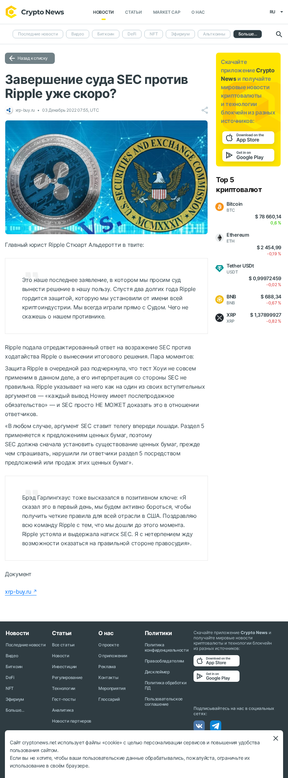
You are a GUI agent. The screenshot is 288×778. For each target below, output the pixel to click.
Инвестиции (64, 666)
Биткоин (105, 34)
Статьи (133, 12)
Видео (77, 34)
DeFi (131, 34)
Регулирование (67, 677)
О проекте (108, 644)
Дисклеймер (157, 671)
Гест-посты (64, 699)
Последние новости (38, 34)
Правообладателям (164, 661)
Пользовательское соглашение (164, 701)
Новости (103, 12)
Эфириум (180, 34)
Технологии (63, 688)
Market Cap (167, 12)
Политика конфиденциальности (167, 647)
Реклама (107, 666)
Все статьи (63, 644)
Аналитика (62, 710)
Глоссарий (108, 699)
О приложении (112, 655)
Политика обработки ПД (165, 685)
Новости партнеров (71, 721)
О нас (198, 12)
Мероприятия (112, 688)
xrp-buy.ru (18, 591)
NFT (154, 34)
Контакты (108, 677)
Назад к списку (33, 58)
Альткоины (214, 34)
